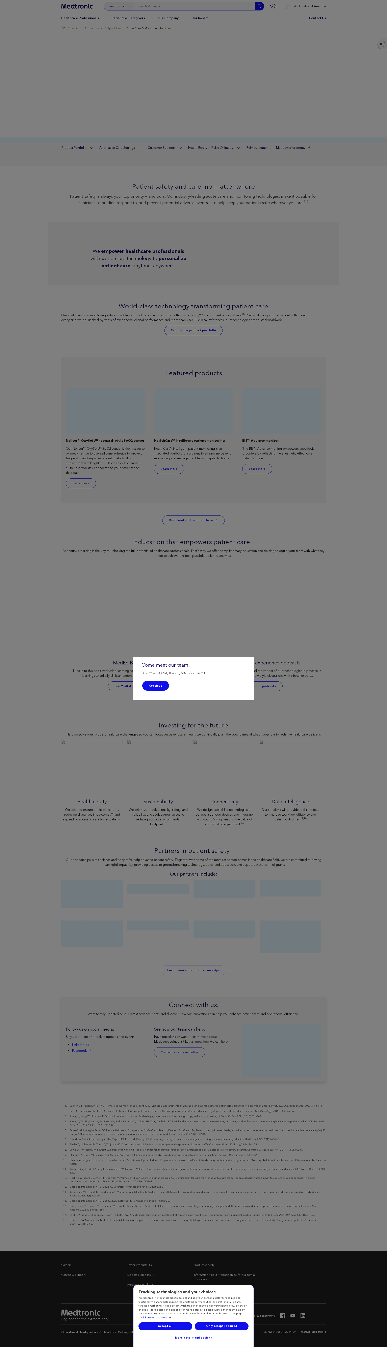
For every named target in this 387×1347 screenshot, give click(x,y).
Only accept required (221, 1326)
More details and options (193, 1338)
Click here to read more (152, 1318)
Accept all (165, 1326)
